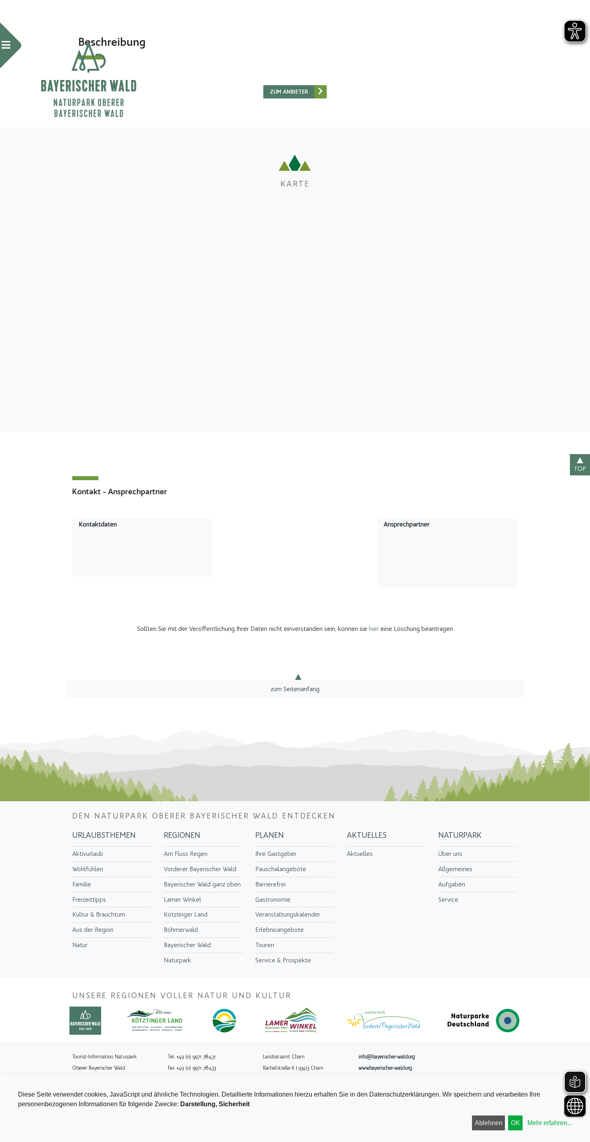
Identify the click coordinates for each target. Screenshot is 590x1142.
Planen (269, 835)
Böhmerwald (181, 929)
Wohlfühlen (87, 869)
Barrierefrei (270, 884)
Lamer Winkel (182, 899)
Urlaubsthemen (104, 835)
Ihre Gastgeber (276, 854)
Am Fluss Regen (186, 854)
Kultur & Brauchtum (98, 914)
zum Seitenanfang (295, 688)
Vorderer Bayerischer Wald (200, 869)
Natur (79, 945)
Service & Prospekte (283, 960)
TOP (580, 469)
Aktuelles (367, 835)
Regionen (182, 835)
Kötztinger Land (186, 914)
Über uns (450, 854)
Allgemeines (455, 869)
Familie (81, 884)
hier (374, 628)
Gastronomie (273, 899)
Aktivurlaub (87, 854)
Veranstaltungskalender (287, 914)
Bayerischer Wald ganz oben (202, 884)
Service (448, 899)
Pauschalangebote (280, 869)
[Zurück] (320, 91)
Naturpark (177, 960)
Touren (264, 945)
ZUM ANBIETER (289, 91)
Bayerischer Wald (187, 945)
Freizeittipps (89, 899)
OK (515, 1122)
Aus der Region (93, 929)
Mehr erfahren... (549, 1122)
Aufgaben (451, 884)
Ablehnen (489, 1122)
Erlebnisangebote (279, 929)
